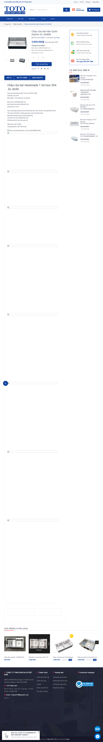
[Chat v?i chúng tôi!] (98, 737)
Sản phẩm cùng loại (16, 628)
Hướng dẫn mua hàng (60, 677)
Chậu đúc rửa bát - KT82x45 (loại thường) (15, 657)
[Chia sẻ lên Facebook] (38, 69)
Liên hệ (82, 2)
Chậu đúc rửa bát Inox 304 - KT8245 (39, 657)
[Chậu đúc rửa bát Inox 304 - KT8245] (39, 644)
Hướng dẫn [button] (59, 672)
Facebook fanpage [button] (86, 672)
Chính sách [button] (43, 672)
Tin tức (76, 2)
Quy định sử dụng (42, 691)
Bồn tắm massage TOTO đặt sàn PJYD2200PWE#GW (88, 77)
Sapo (68, 739)
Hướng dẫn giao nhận (59, 684)
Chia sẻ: (34, 69)
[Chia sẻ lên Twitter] (42, 69)
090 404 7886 (88, 61)
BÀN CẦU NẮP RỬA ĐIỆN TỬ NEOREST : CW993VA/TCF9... (88, 92)
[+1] (48, 69)
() (95, 9)
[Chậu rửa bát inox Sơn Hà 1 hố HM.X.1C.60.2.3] (88, 644)
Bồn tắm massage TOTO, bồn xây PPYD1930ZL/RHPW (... (88, 121)
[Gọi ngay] (5, 383)
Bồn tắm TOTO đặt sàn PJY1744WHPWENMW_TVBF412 (89, 135)
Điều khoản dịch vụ (59, 688)
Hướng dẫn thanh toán (60, 681)
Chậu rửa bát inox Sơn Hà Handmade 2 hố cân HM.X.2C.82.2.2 (63, 657)
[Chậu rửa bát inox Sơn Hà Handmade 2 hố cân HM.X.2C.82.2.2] (63, 644)
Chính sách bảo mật (43, 677)
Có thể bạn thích (79, 70)
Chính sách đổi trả (42, 688)
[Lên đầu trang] (98, 443)
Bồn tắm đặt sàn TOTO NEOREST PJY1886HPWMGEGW (87, 107)
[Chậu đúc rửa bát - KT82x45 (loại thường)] (15, 644)
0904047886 (80, 10)
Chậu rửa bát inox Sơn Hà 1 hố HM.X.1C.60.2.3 (88, 657)
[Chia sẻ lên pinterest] (45, 69)
